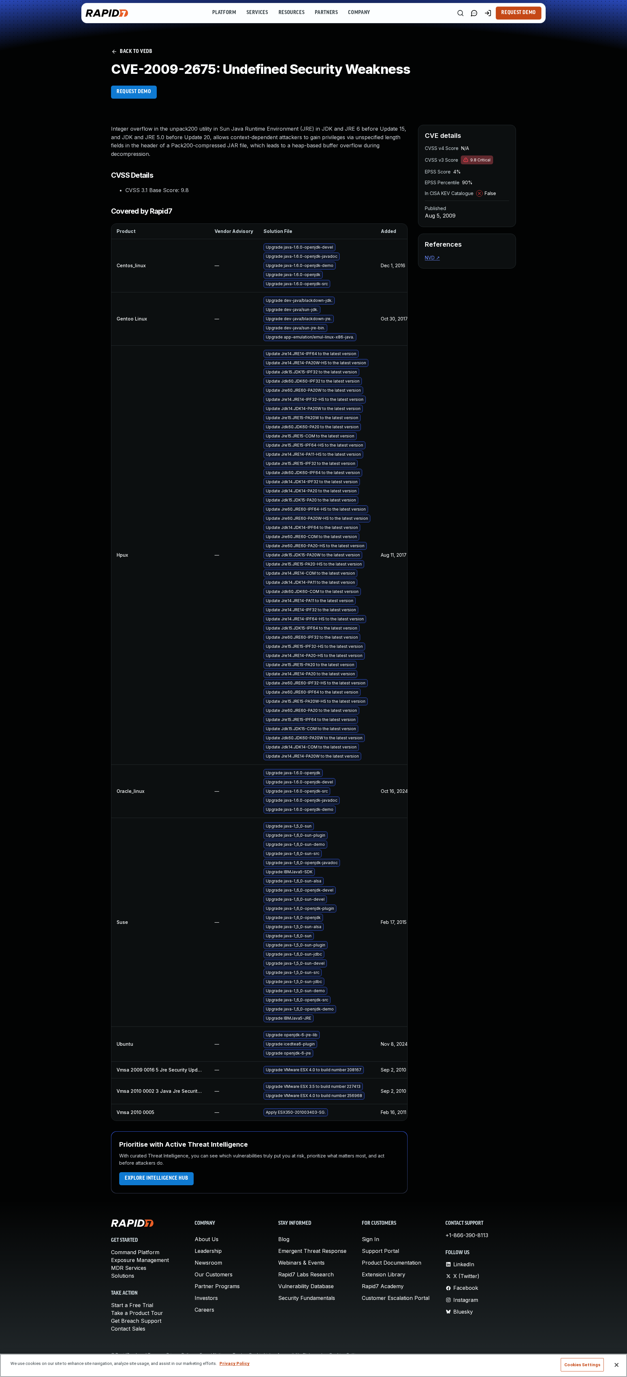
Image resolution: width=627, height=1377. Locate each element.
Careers (204, 1309)
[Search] (460, 13)
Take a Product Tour (137, 1313)
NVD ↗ (432, 257)
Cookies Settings (582, 1364)
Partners (326, 12)
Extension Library (383, 1274)
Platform (224, 12)
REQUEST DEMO (134, 91)
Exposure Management (140, 1260)
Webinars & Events (301, 1262)
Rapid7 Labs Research (306, 1274)
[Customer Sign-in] (488, 13)
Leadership (208, 1251)
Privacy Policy (234, 1363)
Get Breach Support (136, 1321)
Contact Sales (128, 1328)
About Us (206, 1239)
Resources (292, 12)
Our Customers (214, 1274)
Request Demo (518, 12)
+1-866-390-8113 (466, 1235)
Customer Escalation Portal (395, 1298)
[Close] (616, 1365)
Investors (206, 1298)
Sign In (370, 1239)
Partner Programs (217, 1286)
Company (359, 12)
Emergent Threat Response (312, 1251)
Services (257, 12)
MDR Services (128, 1268)
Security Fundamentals (306, 1298)
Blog (283, 1239)
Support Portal (380, 1251)
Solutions (122, 1275)
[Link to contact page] (474, 13)
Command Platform (135, 1252)
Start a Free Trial (132, 1305)
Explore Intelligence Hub (156, 1178)
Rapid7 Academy (383, 1286)
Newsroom (208, 1262)
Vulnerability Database (306, 1286)
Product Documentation (391, 1262)
